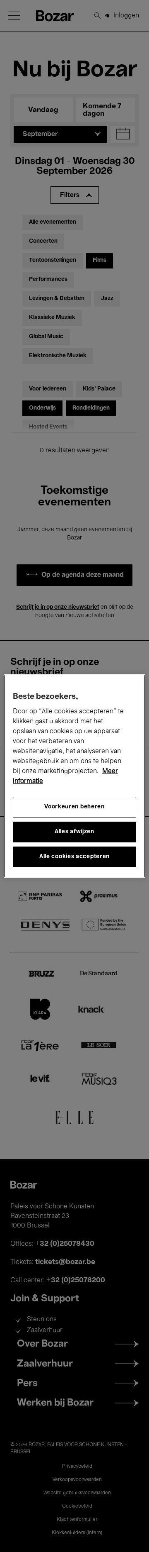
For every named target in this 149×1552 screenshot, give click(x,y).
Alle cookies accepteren (74, 856)
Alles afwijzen (74, 832)
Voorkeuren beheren (74, 807)
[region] (74, 776)
